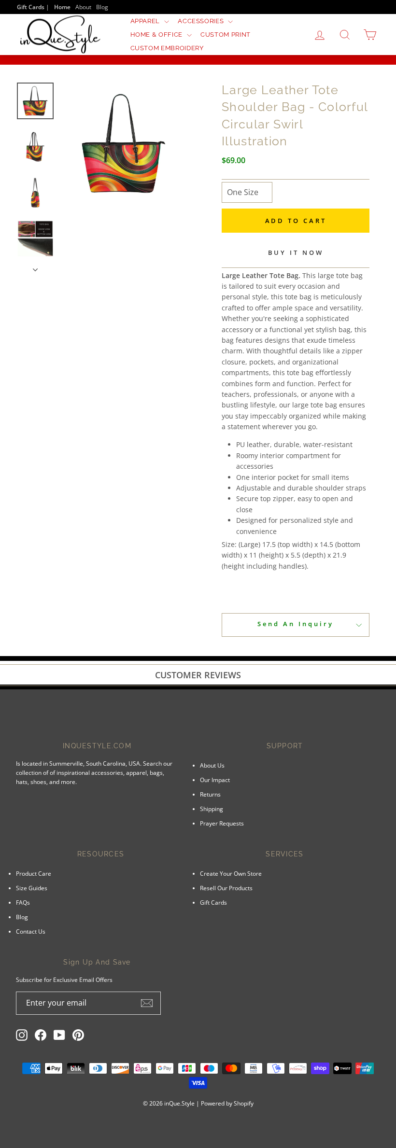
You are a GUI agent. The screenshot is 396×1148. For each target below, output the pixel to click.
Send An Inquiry (295, 623)
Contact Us (30, 931)
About (83, 7)
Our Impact (215, 780)
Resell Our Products (226, 888)
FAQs (23, 902)
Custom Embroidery (167, 48)
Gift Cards (213, 902)
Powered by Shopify (227, 1103)
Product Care (33, 873)
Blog (102, 7)
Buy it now (296, 252)
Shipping (211, 808)
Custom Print (225, 34)
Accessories (202, 21)
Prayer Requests (222, 823)
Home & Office (157, 34)
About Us (212, 765)
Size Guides (31, 888)
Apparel (146, 21)
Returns (210, 794)
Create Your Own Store (231, 873)
